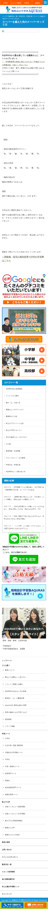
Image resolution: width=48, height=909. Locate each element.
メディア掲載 (10, 726)
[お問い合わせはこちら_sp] (24, 339)
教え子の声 (6, 802)
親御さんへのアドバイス (15, 410)
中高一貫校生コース (12, 766)
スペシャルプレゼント (10, 857)
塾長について (10, 670)
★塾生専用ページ (11, 794)
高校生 (37, 3)
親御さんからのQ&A (12, 835)
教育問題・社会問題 (13, 451)
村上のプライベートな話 (15, 423)
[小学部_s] (24, 349)
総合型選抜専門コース (13, 787)
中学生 (26, 3)
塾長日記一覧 (7, 864)
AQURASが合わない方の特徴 (15, 691)
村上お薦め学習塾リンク (11, 886)
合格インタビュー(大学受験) (15, 814)
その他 (8, 444)
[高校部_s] (24, 371)
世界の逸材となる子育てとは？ (16, 712)
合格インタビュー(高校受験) (15, 807)
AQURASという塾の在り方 (15, 471)
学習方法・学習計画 (13, 465)
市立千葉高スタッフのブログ (16, 437)
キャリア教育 (16, 3)
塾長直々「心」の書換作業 (14, 698)
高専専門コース (10, 773)
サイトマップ (7, 894)
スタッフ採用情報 (8, 872)
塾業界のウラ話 (11, 416)
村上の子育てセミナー (14, 430)
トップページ (7, 660)
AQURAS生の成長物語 (14, 389)
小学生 (5, 3)
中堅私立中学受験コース (14, 752)
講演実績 (8, 719)
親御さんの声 (10, 828)
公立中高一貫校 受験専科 (14, 745)
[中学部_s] (24, 360)
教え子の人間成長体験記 (14, 821)
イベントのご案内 (12, 396)
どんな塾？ (6, 665)
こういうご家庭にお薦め (14, 684)
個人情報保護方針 (8, 879)
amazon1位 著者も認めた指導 (15, 705)
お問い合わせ (7, 849)
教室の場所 (6, 842)
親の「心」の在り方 (13, 403)
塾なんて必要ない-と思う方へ (15, 677)
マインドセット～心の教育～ (16, 458)
